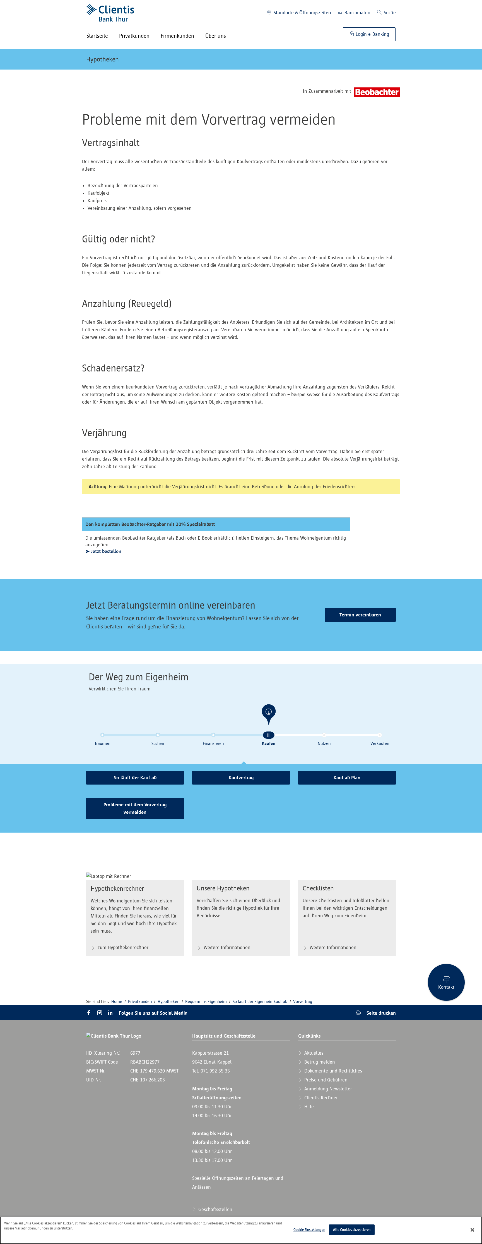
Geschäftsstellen (214, 1209)
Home (116, 1001)
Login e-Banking (371, 34)
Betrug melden (319, 1062)
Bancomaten (356, 12)
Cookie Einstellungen (309, 1230)
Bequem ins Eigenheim (206, 1001)
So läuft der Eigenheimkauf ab (260, 1001)
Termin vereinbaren (360, 615)
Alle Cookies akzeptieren (351, 1230)
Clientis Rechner (320, 1097)
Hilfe (308, 1106)
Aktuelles (313, 1053)
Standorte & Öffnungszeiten (301, 12)
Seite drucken (380, 1013)
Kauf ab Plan (347, 777)
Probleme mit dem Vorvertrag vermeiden (135, 808)
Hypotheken (102, 59)
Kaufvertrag (241, 777)
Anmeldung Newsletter (327, 1089)
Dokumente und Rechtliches (332, 1071)
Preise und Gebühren (325, 1080)
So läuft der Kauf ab (135, 777)
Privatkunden (140, 1001)
